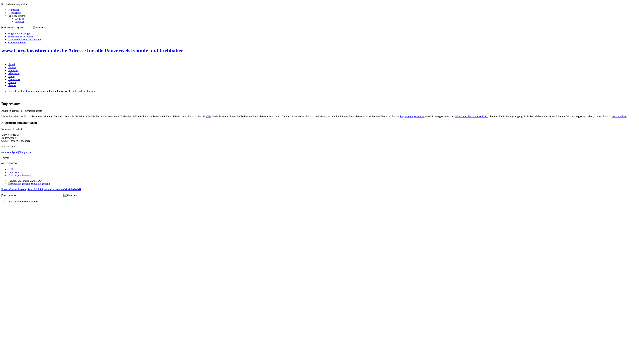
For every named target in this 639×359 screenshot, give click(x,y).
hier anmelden (619, 116)
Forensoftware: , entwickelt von (41, 189)
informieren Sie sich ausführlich (471, 116)
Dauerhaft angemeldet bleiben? (21, 201)
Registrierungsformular (412, 116)
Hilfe (208, 116)
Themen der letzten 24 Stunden (24, 39)
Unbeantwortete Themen (21, 36)
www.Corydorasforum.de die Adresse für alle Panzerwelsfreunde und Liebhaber (92, 51)
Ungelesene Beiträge (19, 33)
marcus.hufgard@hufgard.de (16, 152)
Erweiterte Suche (17, 42)
